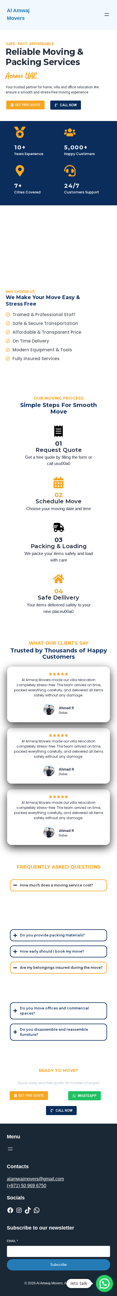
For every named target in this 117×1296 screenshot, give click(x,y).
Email (12, 1241)
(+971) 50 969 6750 (26, 1185)
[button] (104, 1283)
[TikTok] (27, 1210)
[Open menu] (106, 14)
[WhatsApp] (36, 1210)
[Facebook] (10, 1210)
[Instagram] (19, 1210)
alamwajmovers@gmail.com (35, 1178)
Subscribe (58, 1264)
